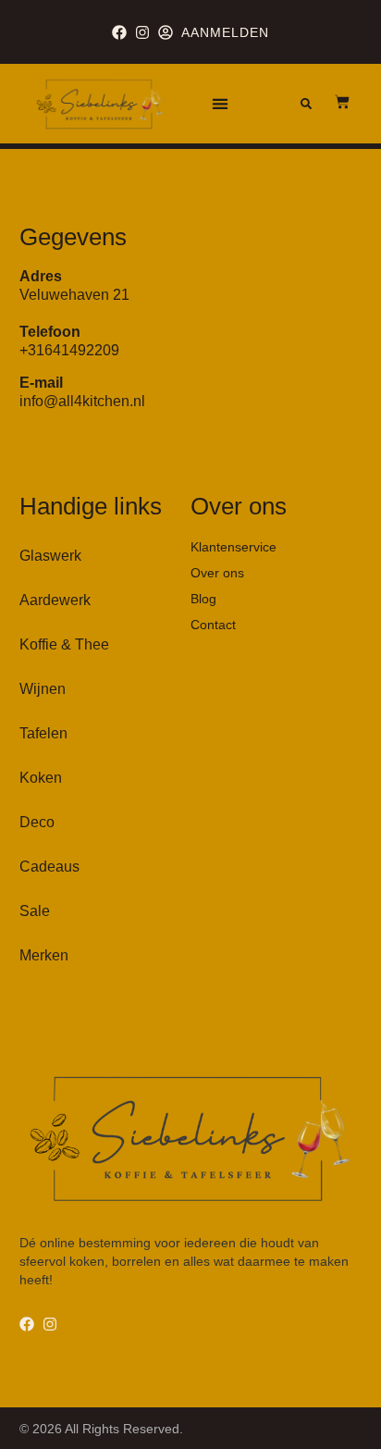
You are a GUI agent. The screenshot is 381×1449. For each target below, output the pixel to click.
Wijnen (42, 689)
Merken (43, 955)
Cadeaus (49, 866)
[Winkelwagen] (333, 101)
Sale (34, 911)
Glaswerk (50, 556)
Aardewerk (55, 600)
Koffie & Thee (64, 644)
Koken (40, 778)
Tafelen (43, 733)
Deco (37, 822)
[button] (219, 104)
